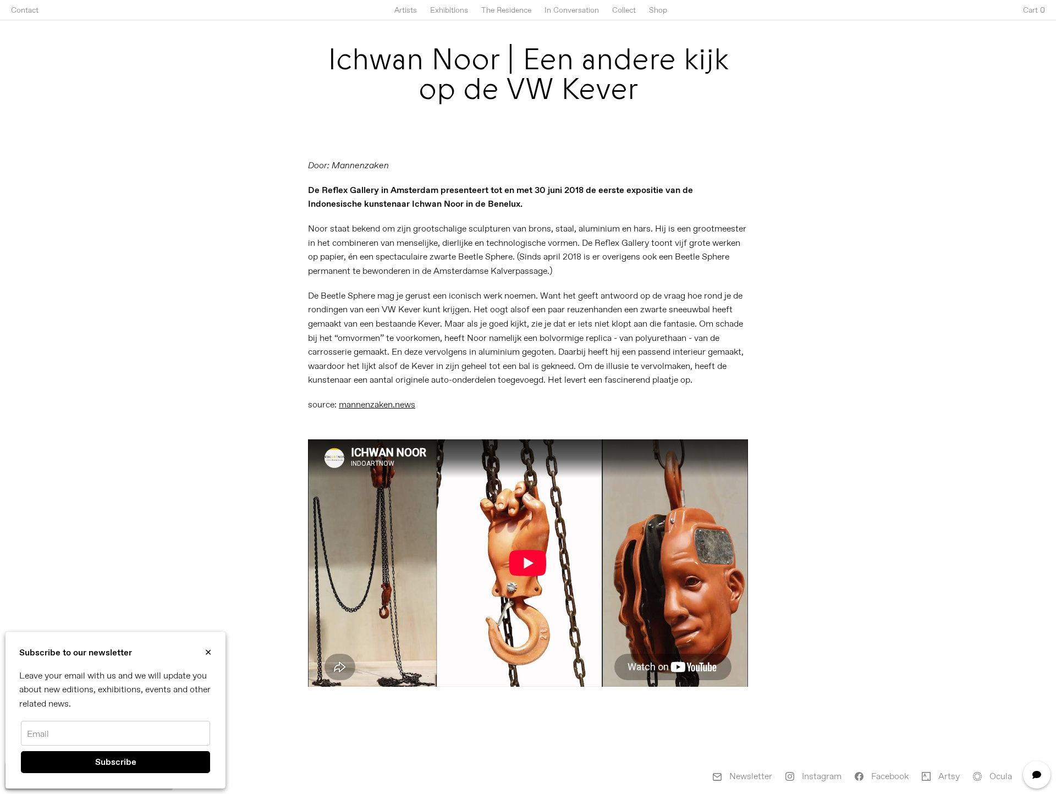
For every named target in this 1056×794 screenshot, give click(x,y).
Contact (24, 10)
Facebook (889, 776)
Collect (624, 10)
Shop (658, 10)
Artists (405, 10)
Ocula (999, 776)
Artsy (948, 776)
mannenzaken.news (377, 404)
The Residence (506, 10)
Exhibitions (449, 10)
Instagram (821, 776)
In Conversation (571, 10)
